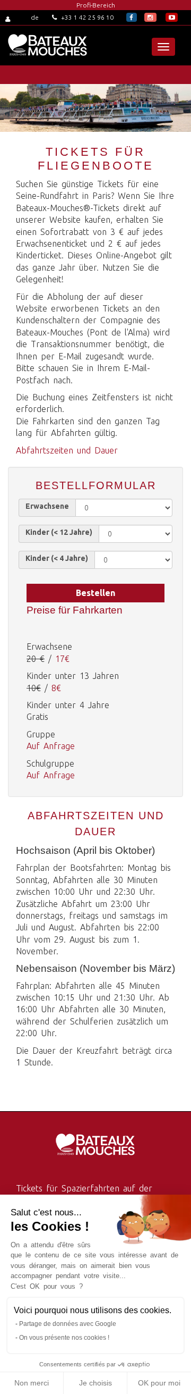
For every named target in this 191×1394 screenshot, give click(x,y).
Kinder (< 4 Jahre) (56, 558)
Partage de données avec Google (67, 1324)
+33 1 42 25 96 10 (86, 17)
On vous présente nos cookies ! (64, 1337)
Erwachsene (47, 506)
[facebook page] (131, 17)
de (35, 17)
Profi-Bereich (95, 5)
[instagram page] (150, 17)
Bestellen (95, 593)
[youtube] (172, 17)
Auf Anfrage (51, 746)
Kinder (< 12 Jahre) (58, 532)
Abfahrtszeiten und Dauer (67, 450)
